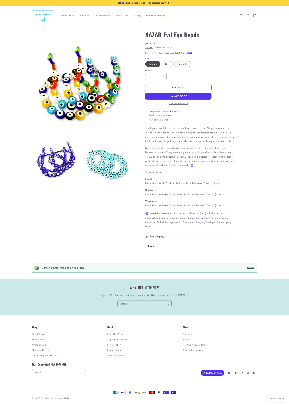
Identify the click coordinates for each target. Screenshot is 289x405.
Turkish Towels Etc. (46, 398)
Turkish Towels (39, 334)
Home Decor (38, 339)
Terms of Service (115, 355)
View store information (160, 119)
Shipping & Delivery (117, 339)
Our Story (187, 334)
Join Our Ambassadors (194, 344)
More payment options (178, 103)
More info (250, 268)
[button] (68, 15)
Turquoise (183, 64)
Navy (167, 64)
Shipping (149, 47)
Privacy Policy (114, 350)
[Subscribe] (168, 303)
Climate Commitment (193, 350)
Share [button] (151, 245)
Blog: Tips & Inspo (116, 334)
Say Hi (186, 339)
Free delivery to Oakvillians (45, 355)
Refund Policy (114, 344)
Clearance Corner (40, 350)
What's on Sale (39, 344)
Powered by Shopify (62, 398)
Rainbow (152, 64)
